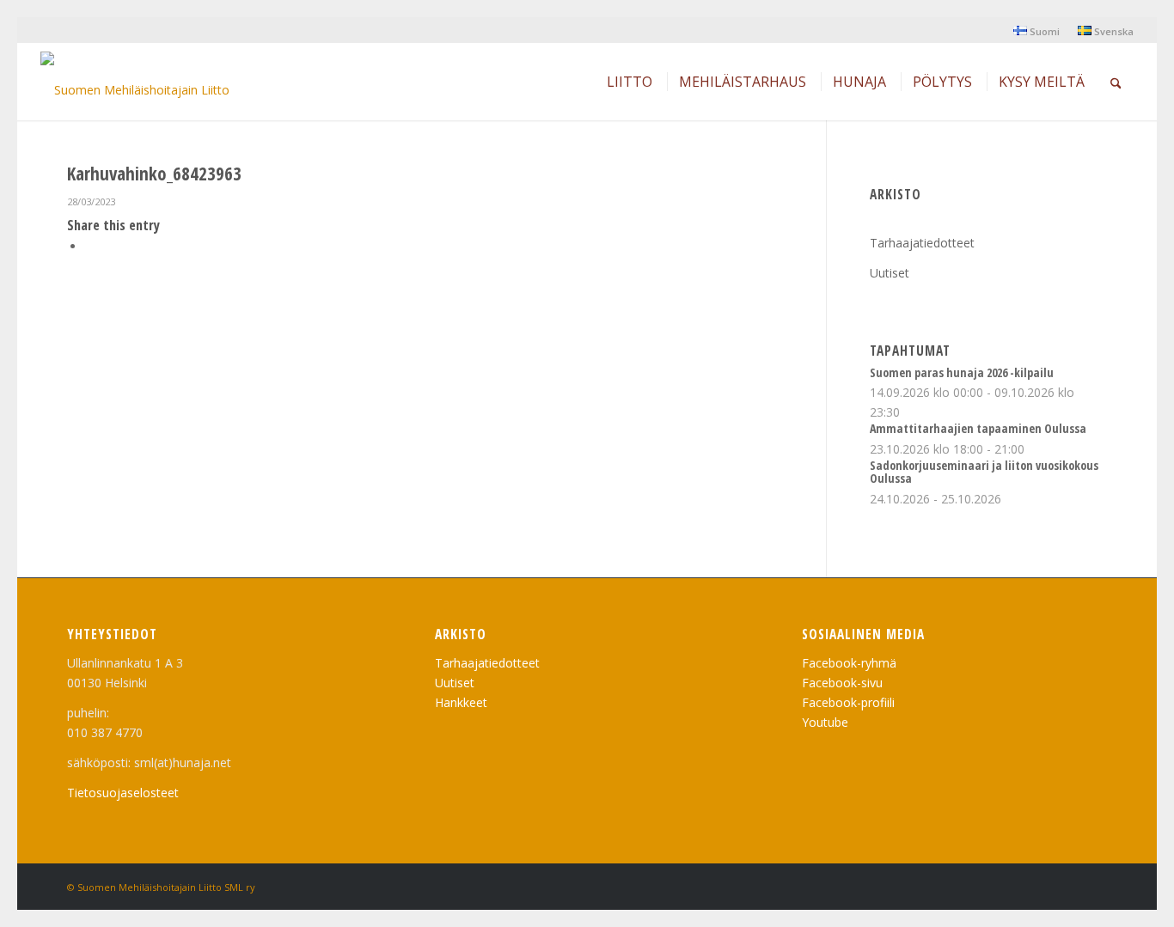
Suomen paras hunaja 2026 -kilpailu (962, 372)
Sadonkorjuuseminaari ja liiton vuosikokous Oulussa (984, 471)
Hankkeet (461, 702)
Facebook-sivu (842, 682)
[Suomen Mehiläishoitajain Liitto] (134, 86)
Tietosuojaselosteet (123, 792)
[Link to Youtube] (1068, 886)
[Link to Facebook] (1094, 886)
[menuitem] (1037, 31)
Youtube (825, 722)
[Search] (1116, 81)
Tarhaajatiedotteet (922, 243)
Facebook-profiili (848, 702)
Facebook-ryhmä (849, 663)
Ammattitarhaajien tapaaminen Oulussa (978, 428)
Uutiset (889, 273)
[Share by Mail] (90, 246)
